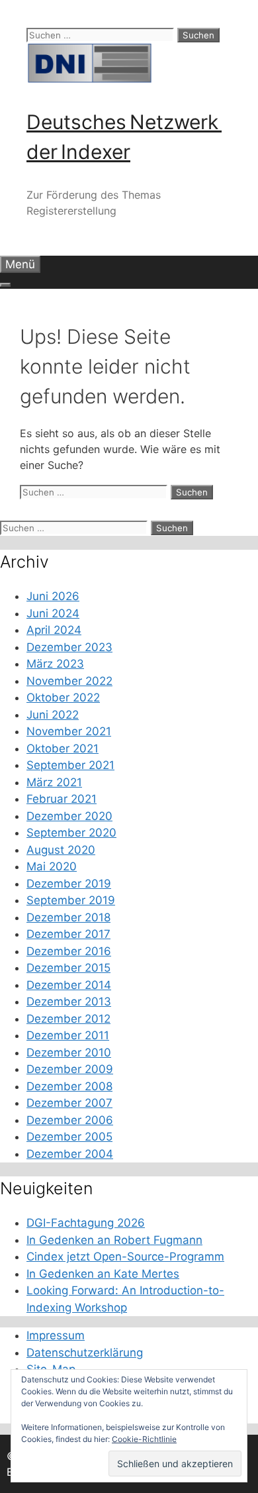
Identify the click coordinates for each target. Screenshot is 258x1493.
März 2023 (55, 663)
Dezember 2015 (68, 967)
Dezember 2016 (68, 951)
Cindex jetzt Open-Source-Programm (125, 1256)
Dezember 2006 (69, 1120)
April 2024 (53, 630)
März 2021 (54, 782)
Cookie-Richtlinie (144, 1439)
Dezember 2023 (69, 647)
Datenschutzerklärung (84, 1352)
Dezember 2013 (68, 1001)
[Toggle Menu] (5, 285)
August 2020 (60, 849)
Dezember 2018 (68, 917)
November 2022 (69, 681)
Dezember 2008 (69, 1086)
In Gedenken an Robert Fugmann (114, 1240)
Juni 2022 (52, 714)
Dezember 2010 (68, 1052)
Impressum (55, 1335)
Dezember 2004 (69, 1153)
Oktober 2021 (62, 748)
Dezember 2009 (69, 1069)
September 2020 (71, 832)
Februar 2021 (61, 798)
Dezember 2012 (68, 1018)
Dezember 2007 (69, 1102)
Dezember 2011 (67, 1035)
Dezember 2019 (68, 883)
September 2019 (70, 900)
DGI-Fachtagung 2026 (85, 1222)
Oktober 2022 (63, 697)
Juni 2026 (52, 596)
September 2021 (70, 765)
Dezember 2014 (68, 985)
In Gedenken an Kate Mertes (102, 1273)
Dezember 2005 (69, 1136)
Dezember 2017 (68, 934)
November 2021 (68, 731)
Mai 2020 (51, 866)
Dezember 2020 (69, 816)
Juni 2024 (52, 613)
